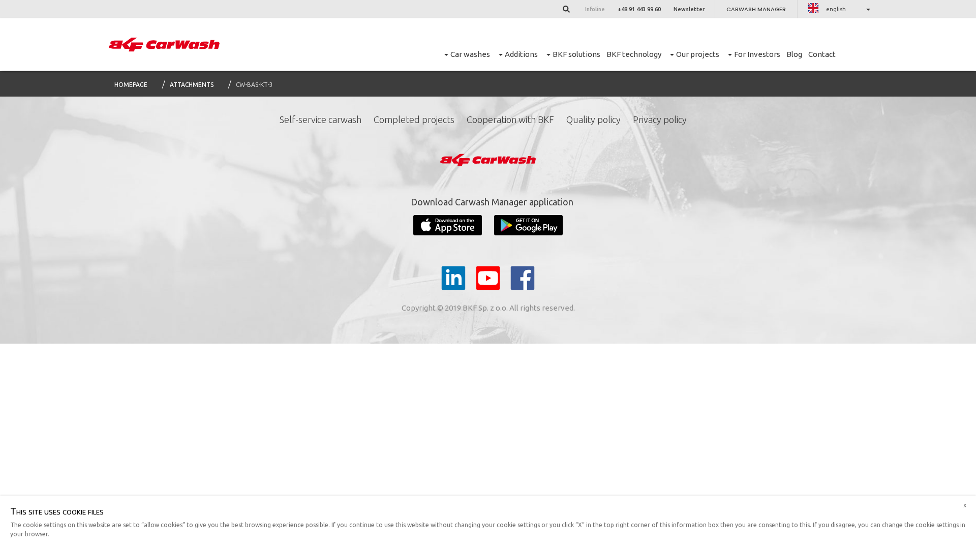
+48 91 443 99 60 (639, 9)
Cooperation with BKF (510, 119)
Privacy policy (660, 119)
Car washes (470, 54)
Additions (521, 54)
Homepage (130, 84)
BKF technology (633, 54)
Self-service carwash (320, 119)
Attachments (192, 84)
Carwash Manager (756, 9)
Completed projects (414, 119)
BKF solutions (576, 54)
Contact (822, 54)
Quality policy (593, 119)
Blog (794, 54)
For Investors (757, 54)
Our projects (697, 54)
